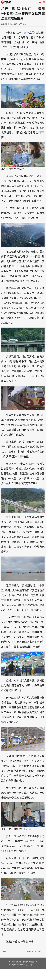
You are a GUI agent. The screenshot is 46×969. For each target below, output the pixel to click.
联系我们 (32, 962)
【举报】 (4, 951)
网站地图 (25, 962)
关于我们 (12, 962)
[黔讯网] (6, 2)
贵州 (26, 32)
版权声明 (18, 962)
